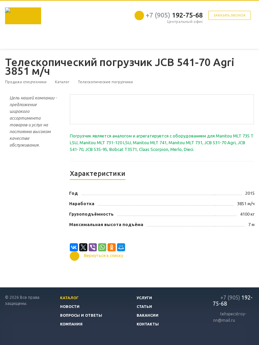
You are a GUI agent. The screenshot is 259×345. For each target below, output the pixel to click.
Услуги (144, 298)
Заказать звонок (229, 15)
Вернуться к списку (103, 255)
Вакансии (148, 315)
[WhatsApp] (102, 247)
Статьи (144, 307)
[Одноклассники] (112, 247)
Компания (71, 324)
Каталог (69, 298)
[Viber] (93, 247)
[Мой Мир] (121, 247)
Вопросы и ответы (81, 315)
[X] (83, 247)
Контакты (148, 324)
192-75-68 (174, 15)
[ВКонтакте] (74, 247)
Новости (70, 307)
